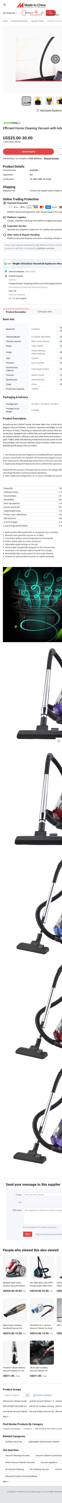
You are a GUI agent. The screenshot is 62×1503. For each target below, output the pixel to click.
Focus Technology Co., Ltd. (36, 1491)
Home (5, 21)
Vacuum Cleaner (37, 21)
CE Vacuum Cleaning (14, 1469)
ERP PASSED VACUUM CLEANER (16, 1406)
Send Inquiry (28, 151)
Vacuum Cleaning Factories (17, 1455)
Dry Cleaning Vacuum (39, 1469)
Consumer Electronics (19, 21)
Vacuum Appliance (49, 1462)
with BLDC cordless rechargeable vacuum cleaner (42, 1406)
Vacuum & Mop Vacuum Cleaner (42, 1411)
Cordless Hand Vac (13, 1441)
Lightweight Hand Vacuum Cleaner (43, 1441)
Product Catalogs (43, 1395)
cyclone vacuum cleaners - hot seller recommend (42, 1401)
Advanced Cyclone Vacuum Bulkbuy (21, 1476)
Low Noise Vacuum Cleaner (15, 1411)
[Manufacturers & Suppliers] (31, 5)
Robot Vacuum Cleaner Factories (20, 1462)
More (5, 1481)
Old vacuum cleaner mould (15, 1401)
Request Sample (51, 158)
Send (27, 1234)
